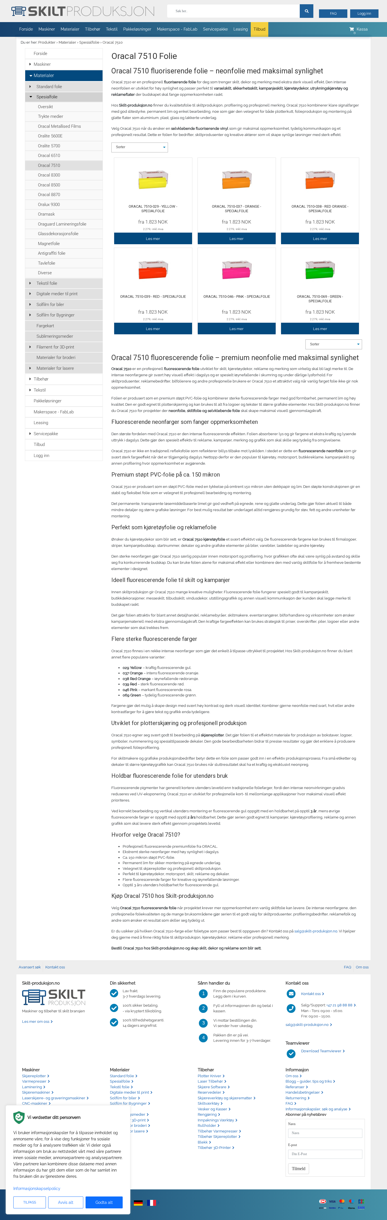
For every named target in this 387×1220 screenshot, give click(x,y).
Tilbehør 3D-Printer (214, 1147)
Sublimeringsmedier (55, 336)
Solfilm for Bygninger (56, 315)
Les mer (153, 239)
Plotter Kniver (209, 1076)
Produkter (47, 42)
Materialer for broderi (56, 357)
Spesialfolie (89, 42)
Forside (26, 29)
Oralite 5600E (50, 136)
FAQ (333, 14)
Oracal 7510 (113, 42)
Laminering (32, 1087)
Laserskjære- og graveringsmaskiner (53, 1098)
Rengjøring (207, 1114)
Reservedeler (209, 1092)
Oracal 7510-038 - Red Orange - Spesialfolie (320, 208)
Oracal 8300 (49, 175)
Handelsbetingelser (303, 1092)
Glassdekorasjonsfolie (58, 233)
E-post (292, 1145)
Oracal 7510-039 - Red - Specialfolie (153, 296)
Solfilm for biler (50, 304)
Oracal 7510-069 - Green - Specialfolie (320, 298)
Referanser (295, 1087)
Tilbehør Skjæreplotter (217, 1136)
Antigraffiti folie (51, 253)
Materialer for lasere (55, 368)
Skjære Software (212, 1087)
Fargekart (45, 325)
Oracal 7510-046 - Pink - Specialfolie (236, 296)
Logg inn (364, 14)
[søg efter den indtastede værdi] (306, 11)
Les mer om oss (35, 1021)
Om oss (362, 967)
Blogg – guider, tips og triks (309, 1081)
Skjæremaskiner (36, 1092)
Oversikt (45, 106)
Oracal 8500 (49, 185)
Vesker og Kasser (212, 1109)
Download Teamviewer (321, 1051)
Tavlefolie (46, 263)
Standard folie (49, 86)
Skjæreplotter (34, 1076)
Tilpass (29, 1202)
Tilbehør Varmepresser (218, 1131)
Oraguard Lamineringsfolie (62, 224)
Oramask (46, 214)
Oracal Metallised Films (59, 126)
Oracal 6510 (49, 155)
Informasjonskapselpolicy (36, 1188)
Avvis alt (65, 1202)
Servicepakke (215, 29)
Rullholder (207, 1125)
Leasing (240, 29)
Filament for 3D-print (55, 347)
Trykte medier (50, 116)
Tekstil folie (47, 283)
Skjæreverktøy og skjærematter (225, 1098)
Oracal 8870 (49, 194)
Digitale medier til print (57, 293)
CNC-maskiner (34, 1103)
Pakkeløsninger (137, 29)
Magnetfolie (49, 243)
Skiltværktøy (208, 1103)
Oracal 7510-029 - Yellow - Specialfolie (153, 208)
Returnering (296, 1098)
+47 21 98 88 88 (339, 1005)
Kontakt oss (55, 967)
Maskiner (47, 29)
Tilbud (259, 29)
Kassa (362, 29)
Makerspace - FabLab (177, 29)
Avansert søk (30, 967)
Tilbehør (92, 29)
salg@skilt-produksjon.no (315, 931)
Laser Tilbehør (210, 1081)
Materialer (70, 29)
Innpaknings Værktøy (216, 1120)
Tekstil (112, 29)
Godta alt (104, 1202)
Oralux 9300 (49, 204)
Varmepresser (34, 1081)
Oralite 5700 (49, 145)
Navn (291, 1124)
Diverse (45, 272)
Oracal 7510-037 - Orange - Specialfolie (236, 208)
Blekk (203, 1142)
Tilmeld (298, 1168)
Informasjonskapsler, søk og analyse (316, 1109)
